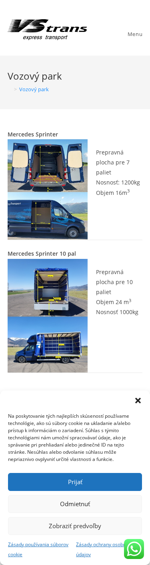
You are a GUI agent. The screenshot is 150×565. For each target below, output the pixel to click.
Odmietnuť (75, 504)
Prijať (75, 482)
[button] (138, 401)
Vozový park (34, 89)
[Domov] (10, 89)
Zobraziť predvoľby (75, 526)
